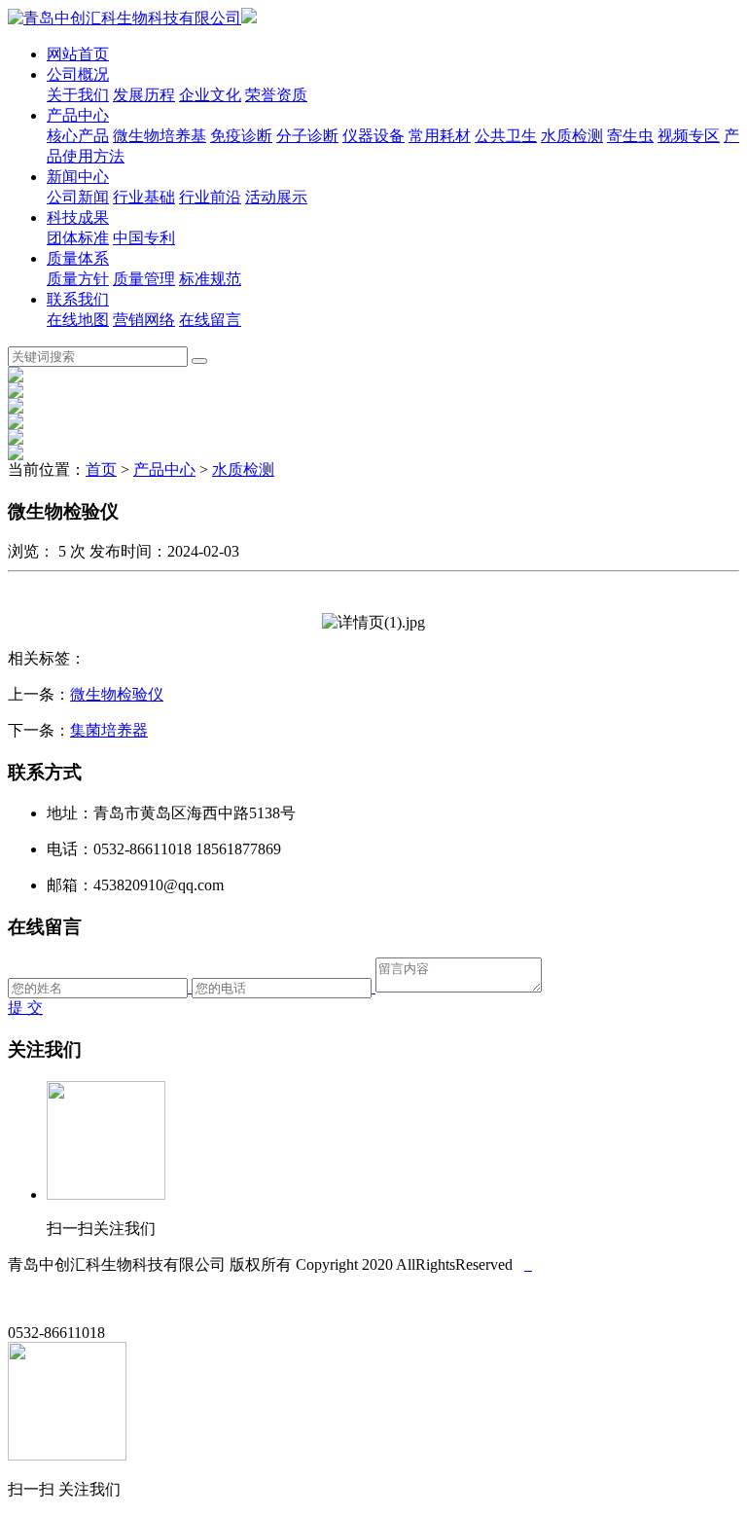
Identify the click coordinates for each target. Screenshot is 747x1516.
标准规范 (210, 279)
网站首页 (78, 54)
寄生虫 (630, 135)
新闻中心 (78, 176)
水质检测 (572, 135)
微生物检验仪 (116, 694)
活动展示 (276, 197)
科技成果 (78, 217)
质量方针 (78, 279)
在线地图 (78, 319)
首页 (101, 469)
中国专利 (144, 238)
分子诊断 (307, 135)
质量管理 (144, 279)
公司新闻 (78, 197)
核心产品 (78, 135)
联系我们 (78, 299)
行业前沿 (210, 197)
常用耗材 (440, 135)
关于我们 (78, 95)
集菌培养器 (109, 730)
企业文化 (210, 95)
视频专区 (689, 135)
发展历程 (144, 95)
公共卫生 (506, 135)
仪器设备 (373, 135)
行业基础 (144, 197)
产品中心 (78, 115)
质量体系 (78, 258)
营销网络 (144, 319)
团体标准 (78, 238)
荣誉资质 (276, 95)
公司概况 (78, 74)
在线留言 (210, 319)
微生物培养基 (159, 135)
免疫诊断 (241, 135)
